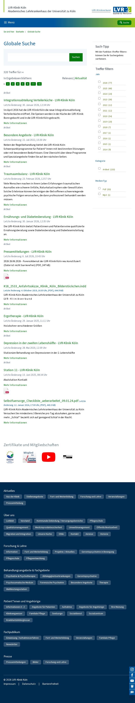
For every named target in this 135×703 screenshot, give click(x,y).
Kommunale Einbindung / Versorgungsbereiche (60, 520)
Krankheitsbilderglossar (18, 620)
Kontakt (75, 534)
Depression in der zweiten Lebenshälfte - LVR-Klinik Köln (41, 343)
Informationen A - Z (15, 606)
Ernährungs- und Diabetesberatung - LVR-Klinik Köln (38, 217)
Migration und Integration (18, 534)
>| (39, 83)
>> (33, 83)
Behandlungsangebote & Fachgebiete (27, 570)
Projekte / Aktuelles (65, 551)
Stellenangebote (35, 496)
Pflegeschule (96, 520)
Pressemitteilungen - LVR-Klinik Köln (28, 252)
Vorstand (25, 520)
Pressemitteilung (14, 503)
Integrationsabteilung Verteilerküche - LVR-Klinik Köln (39, 100)
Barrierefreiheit (50, 684)
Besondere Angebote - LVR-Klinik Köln (29, 135)
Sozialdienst (76, 613)
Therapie (103, 582)
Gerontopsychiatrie (87, 576)
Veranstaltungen (116, 496)
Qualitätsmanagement (17, 527)
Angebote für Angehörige (91, 606)
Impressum (10, 684)
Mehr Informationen (15, 123)
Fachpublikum (12, 632)
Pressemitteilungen (16, 662)
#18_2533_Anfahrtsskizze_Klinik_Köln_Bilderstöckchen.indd (45, 286)
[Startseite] (112, 10)
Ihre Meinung (117, 606)
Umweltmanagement (79, 527)
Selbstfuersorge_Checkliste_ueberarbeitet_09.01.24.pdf (41, 401)
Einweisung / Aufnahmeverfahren (22, 637)
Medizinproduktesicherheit (48, 527)
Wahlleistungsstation (16, 589)
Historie (104, 534)
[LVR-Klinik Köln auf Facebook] (132, 675)
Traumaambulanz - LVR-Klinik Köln (27, 174)
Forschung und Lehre (91, 496)
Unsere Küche (45, 534)
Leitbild (10, 520)
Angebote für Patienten (43, 606)
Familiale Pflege (37, 613)
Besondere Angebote (81, 582)
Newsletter (11, 644)
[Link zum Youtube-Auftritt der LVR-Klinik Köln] (48, 457)
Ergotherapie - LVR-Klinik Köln (23, 316)
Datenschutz (29, 684)
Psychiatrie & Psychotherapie (20, 576)
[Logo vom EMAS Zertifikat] (10, 457)
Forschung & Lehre (15, 546)
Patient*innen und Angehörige (22, 601)
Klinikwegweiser (14, 613)
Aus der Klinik (12, 496)
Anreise (89, 534)
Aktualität (81, 78)
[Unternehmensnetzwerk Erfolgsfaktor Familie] (29, 457)
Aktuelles (9, 491)
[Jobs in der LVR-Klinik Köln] (132, 692)
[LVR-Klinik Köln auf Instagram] (132, 669)
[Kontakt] (132, 686)
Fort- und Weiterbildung (61, 496)
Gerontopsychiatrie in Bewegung (98, 551)
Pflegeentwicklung (35, 558)
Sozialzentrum (96, 613)
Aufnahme (67, 606)
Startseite (20, 31)
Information (12, 551)
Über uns (9, 515)
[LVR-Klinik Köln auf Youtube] (132, 681)
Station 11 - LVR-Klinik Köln (22, 370)
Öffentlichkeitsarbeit (107, 527)
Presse (8, 656)
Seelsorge (57, 613)
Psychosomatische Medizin (19, 582)
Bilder (36, 662)
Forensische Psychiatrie (52, 582)
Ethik (61, 534)
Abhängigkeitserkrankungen (56, 576)
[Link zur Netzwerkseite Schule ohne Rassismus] (67, 457)
